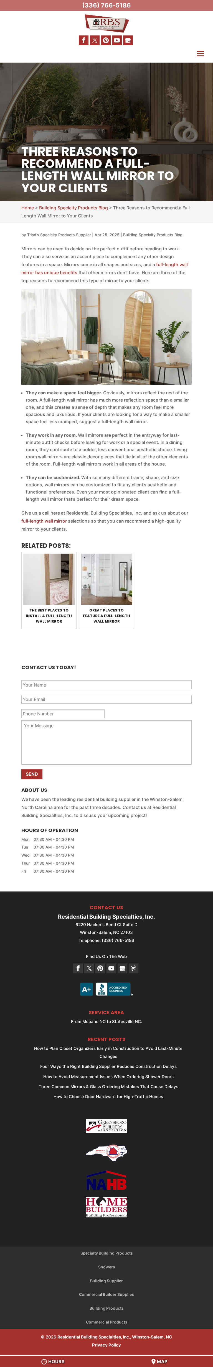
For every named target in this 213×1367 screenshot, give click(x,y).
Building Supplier (106, 1280)
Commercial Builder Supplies (106, 1294)
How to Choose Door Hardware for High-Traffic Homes (108, 1096)
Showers (106, 1267)
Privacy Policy (106, 1345)
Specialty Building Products (106, 1253)
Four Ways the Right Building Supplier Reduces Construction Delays (108, 1066)
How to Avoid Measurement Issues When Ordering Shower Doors (108, 1076)
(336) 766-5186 (106, 5)
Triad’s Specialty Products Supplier (59, 234)
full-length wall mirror (44, 521)
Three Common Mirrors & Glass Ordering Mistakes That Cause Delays (108, 1086)
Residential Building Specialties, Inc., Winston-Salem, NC (114, 1337)
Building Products (107, 1308)
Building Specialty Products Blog (152, 234)
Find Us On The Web (106, 956)
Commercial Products (106, 1322)
